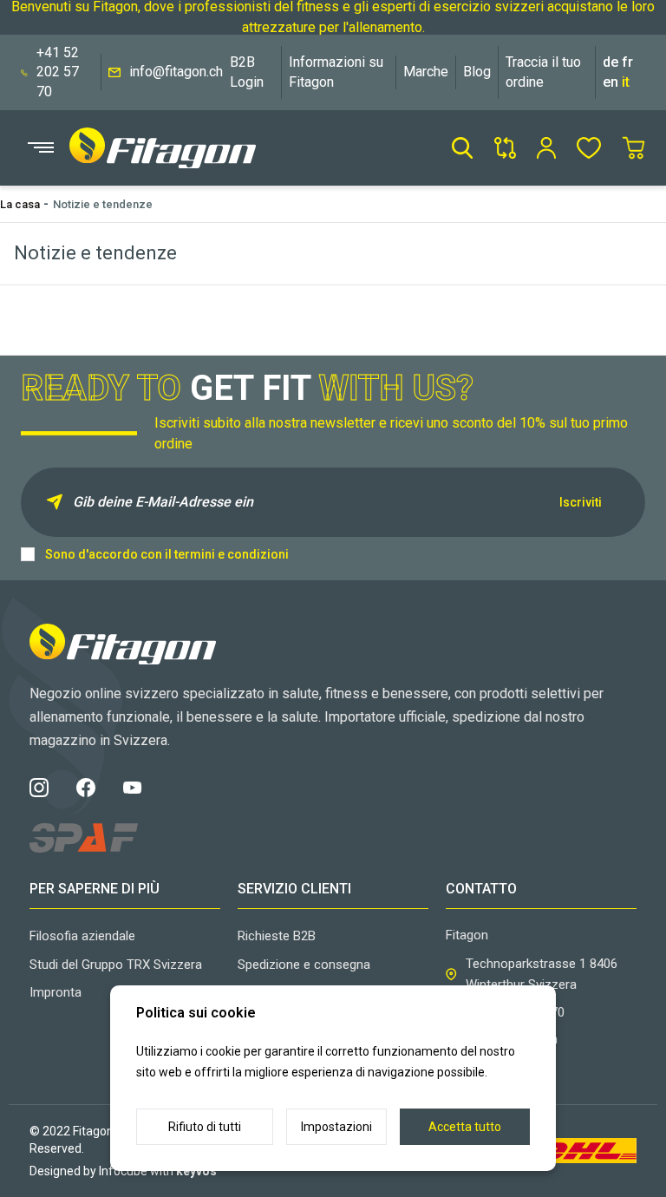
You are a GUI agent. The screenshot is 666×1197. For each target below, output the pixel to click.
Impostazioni (336, 1127)
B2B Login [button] (247, 71)
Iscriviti (580, 502)
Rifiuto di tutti (204, 1127)
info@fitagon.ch (176, 71)
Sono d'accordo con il (167, 554)
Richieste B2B (277, 936)
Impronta (55, 992)
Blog (477, 71)
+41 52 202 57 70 (57, 72)
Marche (425, 71)
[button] (462, 148)
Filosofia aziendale (82, 936)
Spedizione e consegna (304, 964)
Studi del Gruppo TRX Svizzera (115, 964)
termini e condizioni (231, 554)
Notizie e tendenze (103, 204)
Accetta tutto (464, 1127)
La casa (20, 204)
